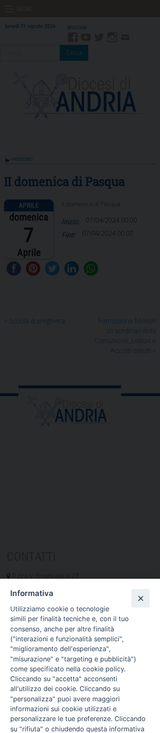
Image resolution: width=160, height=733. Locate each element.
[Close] (140, 598)
